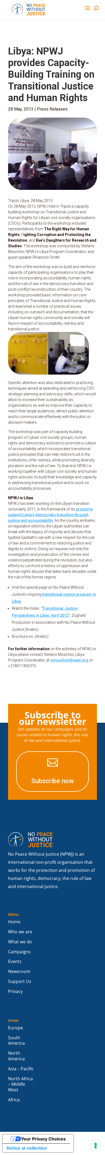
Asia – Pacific (21, 1069)
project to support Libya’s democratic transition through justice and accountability (50, 515)
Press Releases (52, 109)
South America (16, 1040)
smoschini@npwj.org (69, 660)
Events (15, 961)
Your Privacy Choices (43, 1139)
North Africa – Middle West (20, 1084)
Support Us (19, 981)
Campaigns (19, 952)
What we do (20, 942)
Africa (14, 1100)
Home (14, 922)
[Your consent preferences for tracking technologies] (95, 1145)
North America (16, 1056)
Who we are (20, 932)
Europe (15, 1028)
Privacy (15, 991)
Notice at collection (27, 1148)
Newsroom (19, 971)
